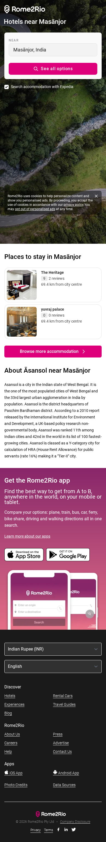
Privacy (35, 830)
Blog (8, 713)
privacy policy (73, 205)
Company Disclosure (75, 822)
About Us (12, 734)
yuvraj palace (52, 309)
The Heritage (52, 272)
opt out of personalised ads (35, 209)
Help (8, 751)
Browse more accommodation (49, 351)
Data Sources (64, 785)
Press (58, 734)
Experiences (14, 704)
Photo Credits (15, 785)
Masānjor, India (29, 50)
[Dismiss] (96, 196)
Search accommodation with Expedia (42, 86)
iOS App (16, 773)
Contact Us (62, 751)
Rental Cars (63, 696)
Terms (48, 830)
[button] (53, 69)
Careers (10, 743)
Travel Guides (64, 704)
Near (13, 40)
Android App (68, 773)
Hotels (9, 696)
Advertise (61, 743)
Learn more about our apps (27, 536)
